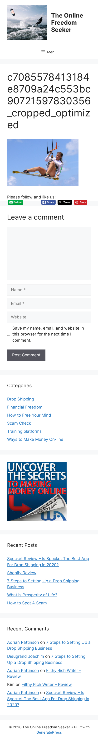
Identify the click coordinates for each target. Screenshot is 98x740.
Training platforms (24, 431)
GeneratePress (49, 732)
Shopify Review (21, 572)
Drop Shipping (20, 399)
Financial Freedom (24, 407)
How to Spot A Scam (27, 603)
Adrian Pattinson (23, 642)
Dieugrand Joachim (25, 656)
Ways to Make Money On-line (35, 439)
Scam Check (19, 423)
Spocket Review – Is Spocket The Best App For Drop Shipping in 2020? (48, 698)
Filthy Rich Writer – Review (47, 684)
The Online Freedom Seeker (67, 22)
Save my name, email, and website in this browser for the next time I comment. (48, 334)
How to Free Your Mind (29, 415)
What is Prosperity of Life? (32, 595)
